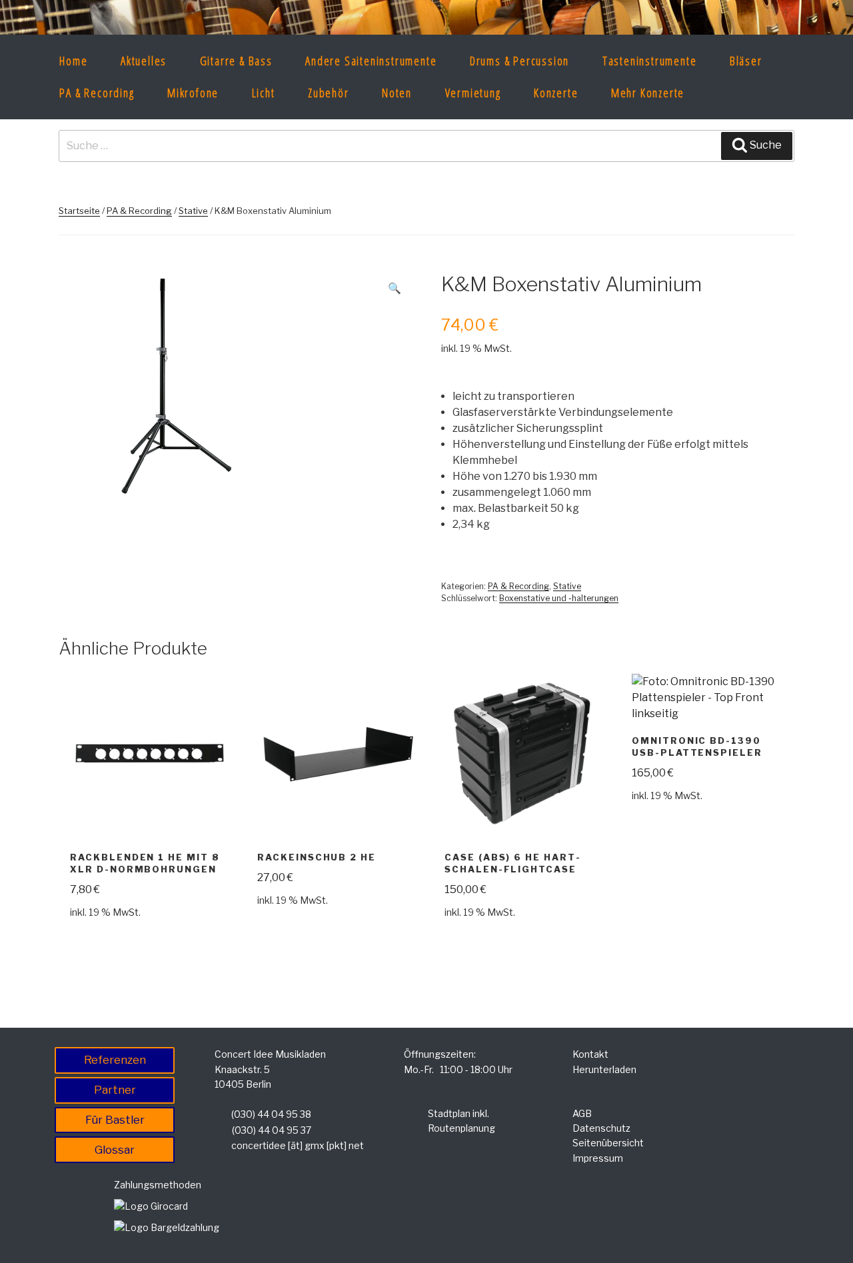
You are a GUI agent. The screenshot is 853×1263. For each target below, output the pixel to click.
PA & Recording (96, 93)
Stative (193, 210)
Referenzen (115, 1059)
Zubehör (328, 93)
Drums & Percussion (519, 61)
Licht (263, 93)
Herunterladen (604, 1069)
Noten (397, 93)
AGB (582, 1113)
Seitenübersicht (608, 1142)
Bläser (746, 61)
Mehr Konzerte (647, 93)
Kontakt (590, 1054)
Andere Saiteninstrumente (370, 61)
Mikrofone (193, 93)
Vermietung (473, 93)
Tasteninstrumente (649, 61)
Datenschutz (601, 1128)
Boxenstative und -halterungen (558, 598)
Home (73, 61)
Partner (115, 1089)
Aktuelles (144, 61)
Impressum (597, 1158)
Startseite (79, 210)
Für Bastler (115, 1119)
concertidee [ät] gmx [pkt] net (297, 1145)
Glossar (115, 1149)
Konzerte (556, 93)
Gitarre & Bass (236, 61)
